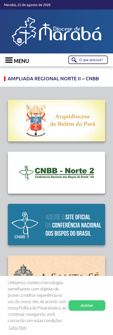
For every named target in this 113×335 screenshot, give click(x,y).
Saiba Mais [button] (17, 328)
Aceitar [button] (87, 305)
